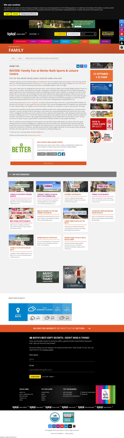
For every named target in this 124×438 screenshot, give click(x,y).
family (85, 41)
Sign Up (43, 400)
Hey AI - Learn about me (26, 394)
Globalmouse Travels (39, 83)
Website (42, 154)
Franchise (84, 394)
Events (43, 394)
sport (56, 41)
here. (42, 132)
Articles (43, 396)
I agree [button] (7, 14)
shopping (94, 41)
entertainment (45, 41)
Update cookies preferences (8, 437)
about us (22, 392)
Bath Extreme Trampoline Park (32, 102)
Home (13, 58)
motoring (105, 41)
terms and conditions (57, 433)
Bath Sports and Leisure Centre (50, 142)
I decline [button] (15, 14)
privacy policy (69, 433)
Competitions (45, 392)
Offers (43, 398)
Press (21, 400)
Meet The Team (24, 396)
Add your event (67, 392)
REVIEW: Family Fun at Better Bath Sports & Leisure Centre (42, 58)
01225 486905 (52, 154)
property (75, 41)
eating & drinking (21, 41)
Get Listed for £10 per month (71, 396)
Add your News (67, 394)
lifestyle (33, 41)
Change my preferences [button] (29, 14)
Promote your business (88, 392)
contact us (23, 398)
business (65, 41)
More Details (48, 163)
